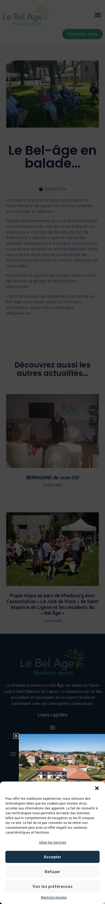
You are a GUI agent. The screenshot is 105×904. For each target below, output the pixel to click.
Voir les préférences (52, 886)
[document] (52, 452)
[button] (97, 788)
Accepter (52, 857)
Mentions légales (54, 897)
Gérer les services (52, 842)
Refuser (52, 871)
